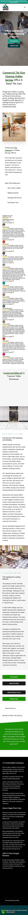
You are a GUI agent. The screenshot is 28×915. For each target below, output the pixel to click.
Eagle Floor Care (10, 910)
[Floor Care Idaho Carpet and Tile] (5, 7)
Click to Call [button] (14, 45)
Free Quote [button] (14, 41)
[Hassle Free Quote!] (3, 912)
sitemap (24, 910)
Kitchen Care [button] (14, 699)
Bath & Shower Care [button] (14, 692)
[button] (25, 7)
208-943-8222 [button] (14, 683)
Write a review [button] (6, 221)
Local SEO (18, 910)
